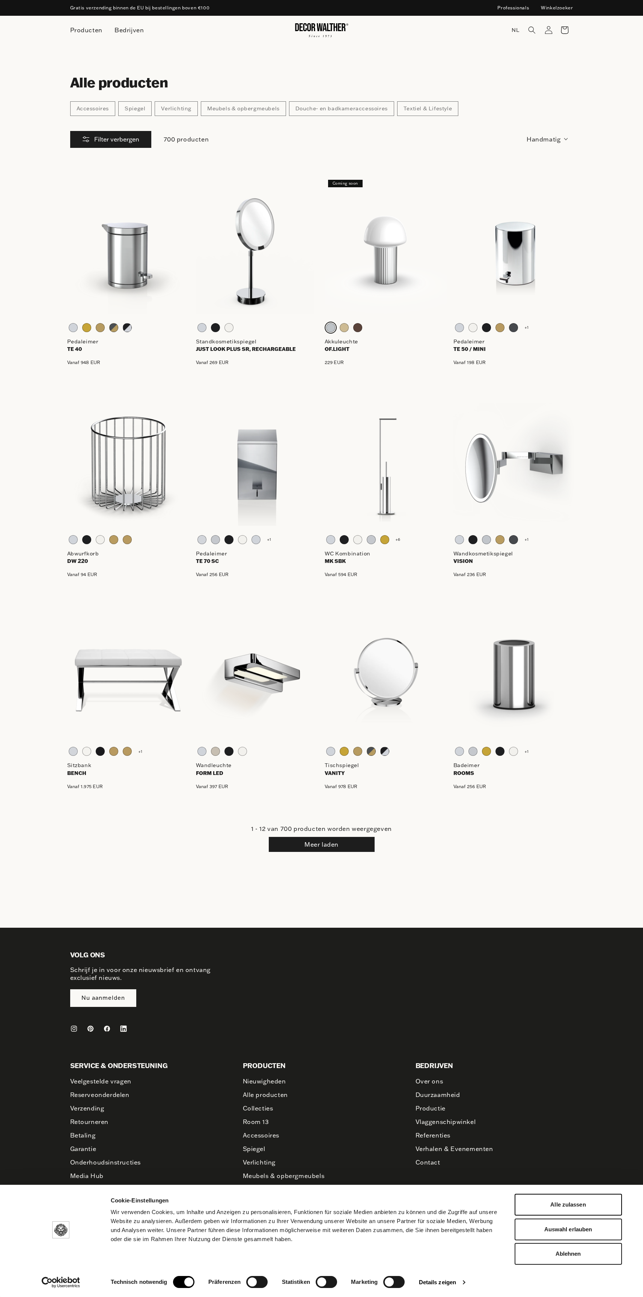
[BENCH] (128, 676)
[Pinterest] (90, 1028)
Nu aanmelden (103, 997)
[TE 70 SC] (257, 464)
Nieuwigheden (264, 1081)
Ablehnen (568, 1253)
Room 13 (256, 1121)
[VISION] (514, 464)
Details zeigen (437, 1282)
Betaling (83, 1135)
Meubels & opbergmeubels (243, 108)
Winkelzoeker (557, 8)
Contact (428, 1162)
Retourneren (89, 1121)
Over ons (429, 1081)
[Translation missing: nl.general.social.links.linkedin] (123, 1028)
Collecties (258, 1108)
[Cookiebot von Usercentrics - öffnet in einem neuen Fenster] (60, 1282)
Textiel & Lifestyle (428, 108)
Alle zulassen (568, 1204)
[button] (532, 30)
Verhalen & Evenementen (454, 1149)
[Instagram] (74, 1028)
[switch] (257, 1282)
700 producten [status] (186, 139)
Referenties (433, 1135)
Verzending (87, 1108)
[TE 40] (128, 252)
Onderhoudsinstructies (105, 1162)
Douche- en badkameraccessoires (341, 108)
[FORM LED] (257, 676)
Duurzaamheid (438, 1094)
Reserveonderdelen (100, 1094)
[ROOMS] (514, 676)
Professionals (513, 8)
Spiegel (135, 108)
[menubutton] (86, 30)
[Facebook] (107, 1028)
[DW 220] (128, 464)
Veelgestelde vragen (100, 1081)
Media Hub (87, 1176)
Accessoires (93, 108)
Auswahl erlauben (568, 1229)
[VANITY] (386, 676)
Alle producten (265, 1094)
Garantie (83, 1149)
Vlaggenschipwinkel (446, 1121)
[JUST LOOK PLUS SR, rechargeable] (257, 252)
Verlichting (176, 108)
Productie (431, 1108)
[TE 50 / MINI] (514, 252)
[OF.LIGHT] (386, 252)
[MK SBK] (386, 464)
